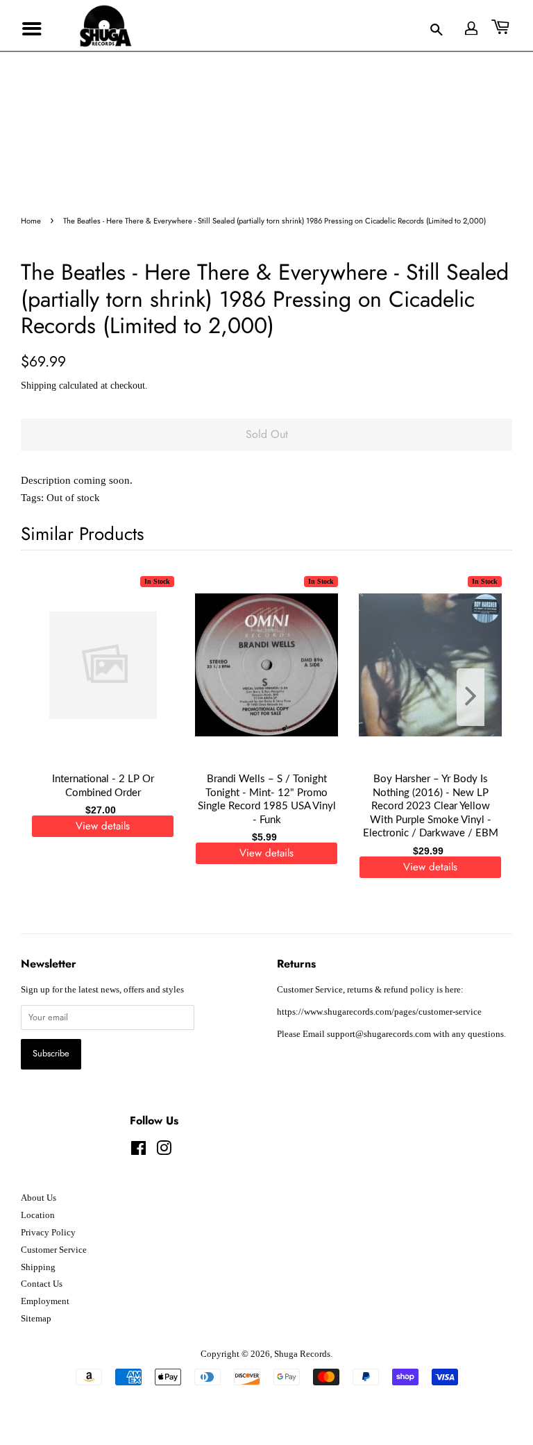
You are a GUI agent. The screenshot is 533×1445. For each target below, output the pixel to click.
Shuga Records (302, 1354)
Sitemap (36, 1319)
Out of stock (73, 497)
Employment (45, 1301)
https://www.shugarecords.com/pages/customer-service (379, 1012)
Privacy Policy (48, 1232)
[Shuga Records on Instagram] (163, 1151)
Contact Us (41, 1284)
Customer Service (54, 1250)
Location (38, 1215)
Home (31, 220)
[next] (479, 697)
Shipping (38, 385)
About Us (38, 1198)
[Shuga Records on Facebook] (138, 1151)
